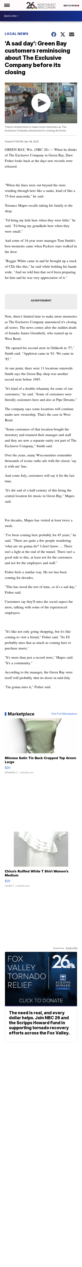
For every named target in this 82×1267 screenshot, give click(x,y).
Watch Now (70, 5)
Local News (16, 34)
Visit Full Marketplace (64, 713)
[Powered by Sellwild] (71, 948)
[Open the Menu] (6, 5)
